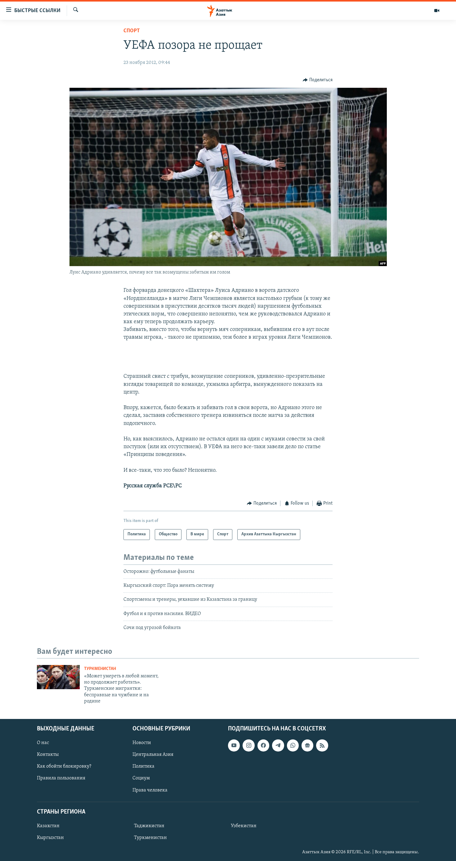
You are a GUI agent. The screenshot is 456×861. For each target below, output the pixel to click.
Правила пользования (61, 778)
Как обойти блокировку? (64, 766)
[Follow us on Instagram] (248, 745)
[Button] (318, 80)
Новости (141, 742)
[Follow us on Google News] (307, 745)
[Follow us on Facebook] (263, 745)
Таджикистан (149, 825)
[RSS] (322, 745)
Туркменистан (100, 669)
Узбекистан (244, 825)
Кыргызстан (50, 837)
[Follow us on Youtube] (234, 745)
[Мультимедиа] (436, 10)
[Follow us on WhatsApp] (293, 745)
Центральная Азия (152, 754)
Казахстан (48, 825)
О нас (43, 742)
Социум (141, 778)
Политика (143, 766)
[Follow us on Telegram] (278, 745)
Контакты (48, 754)
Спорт (131, 31)
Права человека (150, 789)
